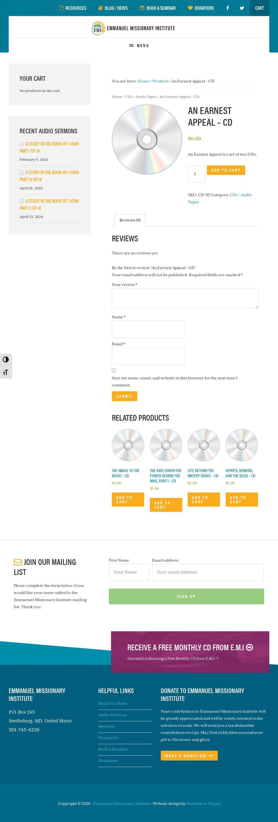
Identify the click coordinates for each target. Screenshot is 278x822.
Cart (259, 7)
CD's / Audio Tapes (140, 97)
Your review (124, 284)
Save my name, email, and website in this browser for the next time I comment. (175, 381)
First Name (119, 560)
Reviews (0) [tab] (130, 220)
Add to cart (226, 170)
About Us (106, 726)
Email (118, 344)
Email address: (165, 560)
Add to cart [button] (124, 499)
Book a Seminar (113, 749)
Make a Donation (185, 755)
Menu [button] (143, 45)
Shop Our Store (112, 703)
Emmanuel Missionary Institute (139, 31)
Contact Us (108, 737)
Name (118, 317)
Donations (108, 760)
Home (117, 97)
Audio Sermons (112, 715)
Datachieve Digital (203, 803)
